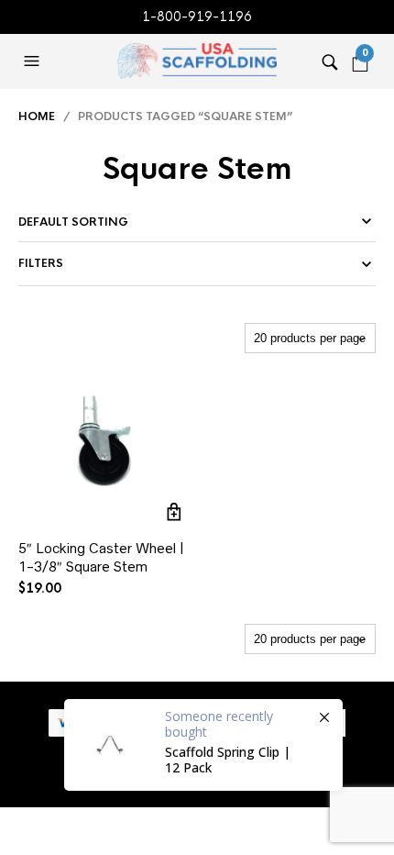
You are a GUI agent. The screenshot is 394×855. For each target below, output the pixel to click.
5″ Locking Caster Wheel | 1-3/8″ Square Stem (101, 557)
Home (36, 116)
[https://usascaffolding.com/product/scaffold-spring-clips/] (203, 745)
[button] (34, 61)
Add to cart (174, 511)
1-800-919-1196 (197, 16)
